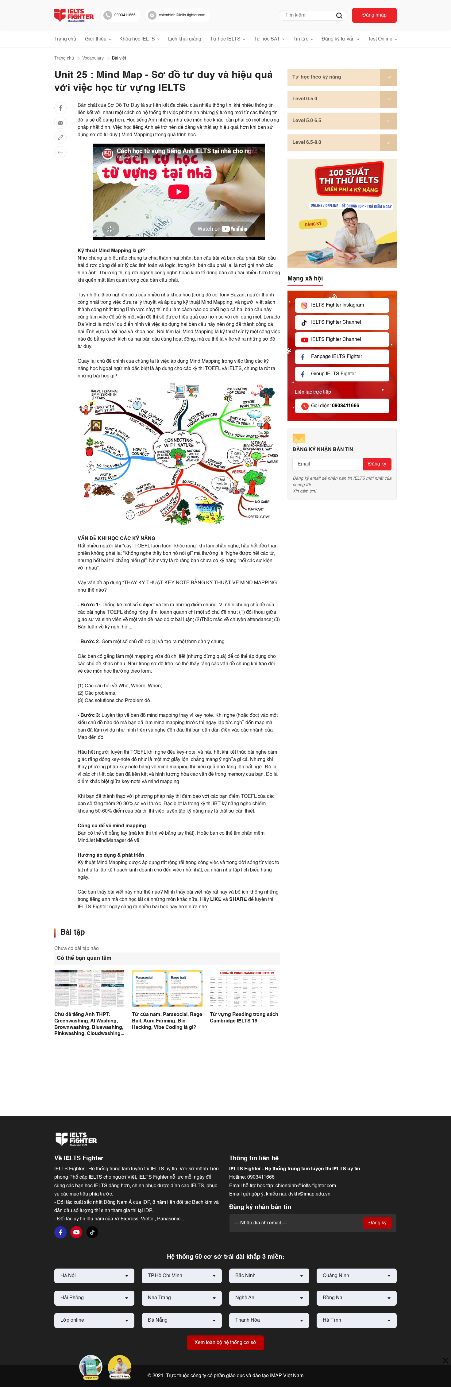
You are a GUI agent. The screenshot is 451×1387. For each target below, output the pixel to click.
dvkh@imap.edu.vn (309, 1194)
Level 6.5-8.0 (306, 142)
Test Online (380, 39)
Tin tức (300, 39)
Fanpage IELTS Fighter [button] (336, 357)
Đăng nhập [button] (374, 15)
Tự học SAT (267, 39)
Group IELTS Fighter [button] (333, 374)
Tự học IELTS (225, 39)
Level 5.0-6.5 (306, 120)
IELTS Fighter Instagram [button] (337, 305)
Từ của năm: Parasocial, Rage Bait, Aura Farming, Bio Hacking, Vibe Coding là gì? (167, 1021)
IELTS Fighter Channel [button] (336, 322)
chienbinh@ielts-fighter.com (306, 1186)
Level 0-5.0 (304, 99)
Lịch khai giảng (184, 39)
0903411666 (261, 1177)
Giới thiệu (95, 39)
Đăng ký (377, 464)
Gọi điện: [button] (335, 406)
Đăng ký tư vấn (338, 39)
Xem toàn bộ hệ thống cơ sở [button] (225, 1342)
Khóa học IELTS (137, 39)
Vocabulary (93, 58)
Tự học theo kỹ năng (316, 77)
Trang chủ (65, 39)
